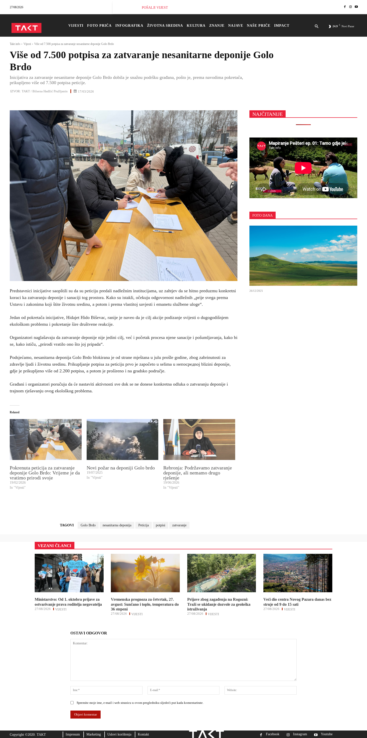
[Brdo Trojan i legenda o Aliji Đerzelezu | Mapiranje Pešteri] (303, 256)
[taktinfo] (26, 28)
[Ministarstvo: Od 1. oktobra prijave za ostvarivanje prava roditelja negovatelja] (69, 573)
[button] (316, 26)
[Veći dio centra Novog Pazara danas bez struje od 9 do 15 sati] (297, 573)
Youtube (327, 734)
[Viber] (72, 102)
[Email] (49, 102)
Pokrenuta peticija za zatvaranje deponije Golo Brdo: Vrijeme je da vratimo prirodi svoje (45, 472)
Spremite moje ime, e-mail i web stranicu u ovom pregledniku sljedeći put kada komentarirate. (140, 703)
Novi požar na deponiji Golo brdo (121, 467)
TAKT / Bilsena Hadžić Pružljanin (45, 91)
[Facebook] (345, 7)
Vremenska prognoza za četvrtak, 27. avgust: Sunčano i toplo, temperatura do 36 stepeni (145, 604)
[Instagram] (350, 7)
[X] (26, 102)
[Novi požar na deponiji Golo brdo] (123, 439)
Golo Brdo (88, 525)
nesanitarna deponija (117, 525)
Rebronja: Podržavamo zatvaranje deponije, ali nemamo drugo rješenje (197, 472)
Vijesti (27, 44)
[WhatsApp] (38, 102)
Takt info (15, 44)
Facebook (272, 734)
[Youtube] (356, 7)
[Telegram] (61, 102)
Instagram (300, 734)
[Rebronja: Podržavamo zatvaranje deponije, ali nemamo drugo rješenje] (199, 439)
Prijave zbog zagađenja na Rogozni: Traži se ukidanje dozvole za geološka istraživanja (218, 604)
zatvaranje (179, 525)
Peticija (143, 525)
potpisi (160, 525)
